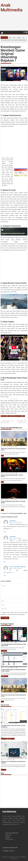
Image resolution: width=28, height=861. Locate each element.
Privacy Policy (9, 839)
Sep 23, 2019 (4, 759)
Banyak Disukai (3, 416)
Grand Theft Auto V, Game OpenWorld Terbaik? (7, 421)
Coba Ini (8, 416)
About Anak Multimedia (11, 833)
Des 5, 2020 (4, 499)
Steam (13, 239)
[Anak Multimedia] (2, 32)
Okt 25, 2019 (4, 723)
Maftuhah (10, 759)
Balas (5, 531)
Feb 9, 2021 (4, 446)
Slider (24, 416)
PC (1, 676)
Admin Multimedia (12, 65)
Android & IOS (4, 650)
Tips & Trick (12, 738)
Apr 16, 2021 (4, 667)
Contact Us (8, 835)
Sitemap (7, 837)
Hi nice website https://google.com (18, 566)
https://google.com (8, 572)
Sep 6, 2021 (4, 642)
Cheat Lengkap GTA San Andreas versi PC (22, 421)
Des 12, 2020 (4, 473)
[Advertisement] (14, 22)
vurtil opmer (13, 520)
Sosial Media (6, 676)
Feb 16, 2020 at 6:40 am (16, 538)
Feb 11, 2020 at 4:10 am (16, 522)
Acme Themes (14, 858)
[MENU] (26, 32)
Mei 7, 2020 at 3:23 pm (16, 568)
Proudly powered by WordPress (9, 856)
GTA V (9, 291)
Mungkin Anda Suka (18, 416)
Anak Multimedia (11, 7)
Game (12, 416)
